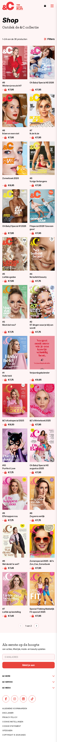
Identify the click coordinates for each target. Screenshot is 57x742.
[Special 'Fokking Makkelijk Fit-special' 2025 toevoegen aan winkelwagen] (32, 616)
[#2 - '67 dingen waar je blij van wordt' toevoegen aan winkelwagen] (32, 332)
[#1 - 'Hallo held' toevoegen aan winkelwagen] (4, 379)
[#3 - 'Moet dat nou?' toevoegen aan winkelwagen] (4, 332)
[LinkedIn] (23, 698)
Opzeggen (7, 730)
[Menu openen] (52, 6)
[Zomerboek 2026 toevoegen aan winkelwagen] (4, 185)
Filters (51, 39)
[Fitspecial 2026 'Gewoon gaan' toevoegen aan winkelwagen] (32, 233)
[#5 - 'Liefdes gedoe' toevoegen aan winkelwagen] (4, 281)
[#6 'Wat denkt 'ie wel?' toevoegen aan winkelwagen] (4, 568)
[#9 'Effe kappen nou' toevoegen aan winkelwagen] (4, 520)
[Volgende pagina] (36, 625)
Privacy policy (10, 717)
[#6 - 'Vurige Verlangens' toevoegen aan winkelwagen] (32, 185)
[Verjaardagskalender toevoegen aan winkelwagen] (32, 379)
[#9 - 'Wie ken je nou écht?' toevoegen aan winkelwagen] (4, 89)
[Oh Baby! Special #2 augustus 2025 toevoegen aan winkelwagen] (32, 472)
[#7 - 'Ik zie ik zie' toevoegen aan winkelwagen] (32, 137)
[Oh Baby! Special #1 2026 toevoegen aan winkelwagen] (4, 233)
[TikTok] (32, 698)
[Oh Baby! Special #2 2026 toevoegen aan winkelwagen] (32, 89)
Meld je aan (28, 665)
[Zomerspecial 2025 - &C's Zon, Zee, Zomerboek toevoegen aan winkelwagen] (32, 568)
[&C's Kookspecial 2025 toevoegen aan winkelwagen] (4, 424)
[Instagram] (14, 698)
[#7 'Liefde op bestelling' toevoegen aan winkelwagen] (4, 616)
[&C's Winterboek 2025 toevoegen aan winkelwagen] (32, 424)
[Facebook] (5, 698)
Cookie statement (11, 726)
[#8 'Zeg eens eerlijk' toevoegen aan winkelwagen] (32, 520)
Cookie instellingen (12, 721)
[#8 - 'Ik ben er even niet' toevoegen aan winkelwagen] (4, 137)
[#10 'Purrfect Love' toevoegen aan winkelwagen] (4, 472)
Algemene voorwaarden (14, 708)
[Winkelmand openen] (45, 6)
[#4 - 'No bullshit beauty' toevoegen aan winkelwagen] (32, 281)
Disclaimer (8, 713)
